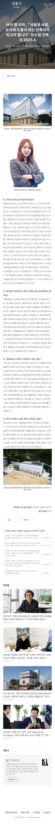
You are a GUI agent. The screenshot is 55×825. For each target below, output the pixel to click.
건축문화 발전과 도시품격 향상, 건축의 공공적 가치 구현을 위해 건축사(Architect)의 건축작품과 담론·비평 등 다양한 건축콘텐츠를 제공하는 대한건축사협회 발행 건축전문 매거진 (22, 768)
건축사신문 (25, 812)
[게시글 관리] (16, 520)
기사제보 (36, 812)
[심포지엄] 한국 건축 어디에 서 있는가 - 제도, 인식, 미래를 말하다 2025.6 (21, 572)
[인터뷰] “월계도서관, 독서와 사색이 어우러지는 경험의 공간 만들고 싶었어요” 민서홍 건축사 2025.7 (22, 544)
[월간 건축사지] (16, 5)
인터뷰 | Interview (24, 531)
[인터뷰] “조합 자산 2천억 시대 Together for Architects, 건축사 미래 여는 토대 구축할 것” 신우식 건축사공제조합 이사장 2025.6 (22, 563)
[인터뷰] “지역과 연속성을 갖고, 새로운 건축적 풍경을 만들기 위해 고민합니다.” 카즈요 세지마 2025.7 (22, 536)
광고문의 (46, 812)
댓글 (6, 750)
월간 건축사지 (13, 760)
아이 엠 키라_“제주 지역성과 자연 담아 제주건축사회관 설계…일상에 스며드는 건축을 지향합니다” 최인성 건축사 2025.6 (22, 553)
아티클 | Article (10, 531)
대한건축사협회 (11, 812)
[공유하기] (13, 520)
